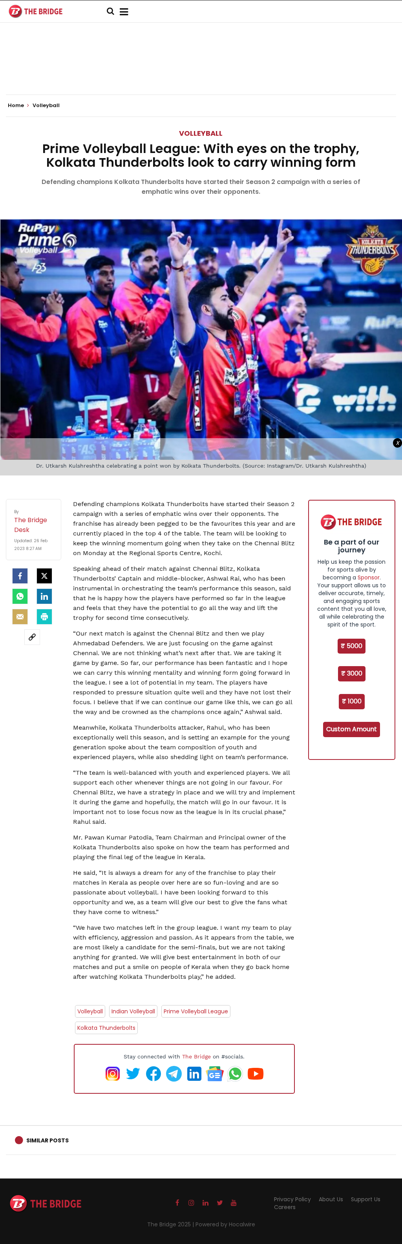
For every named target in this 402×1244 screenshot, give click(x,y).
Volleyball (201, 133)
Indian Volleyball (133, 1011)
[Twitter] (44, 576)
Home (16, 105)
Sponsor (369, 577)
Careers (285, 1207)
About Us (331, 1199)
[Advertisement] (201, 70)
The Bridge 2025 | (171, 1224)
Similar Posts (47, 1140)
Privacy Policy (292, 1199)
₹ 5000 (351, 645)
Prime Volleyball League (196, 1011)
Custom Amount (351, 729)
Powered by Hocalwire (225, 1224)
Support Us (365, 1199)
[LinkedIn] (44, 596)
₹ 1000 (352, 701)
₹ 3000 (351, 673)
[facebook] (20, 576)
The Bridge (196, 1056)
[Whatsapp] (20, 596)
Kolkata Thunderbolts (106, 1028)
